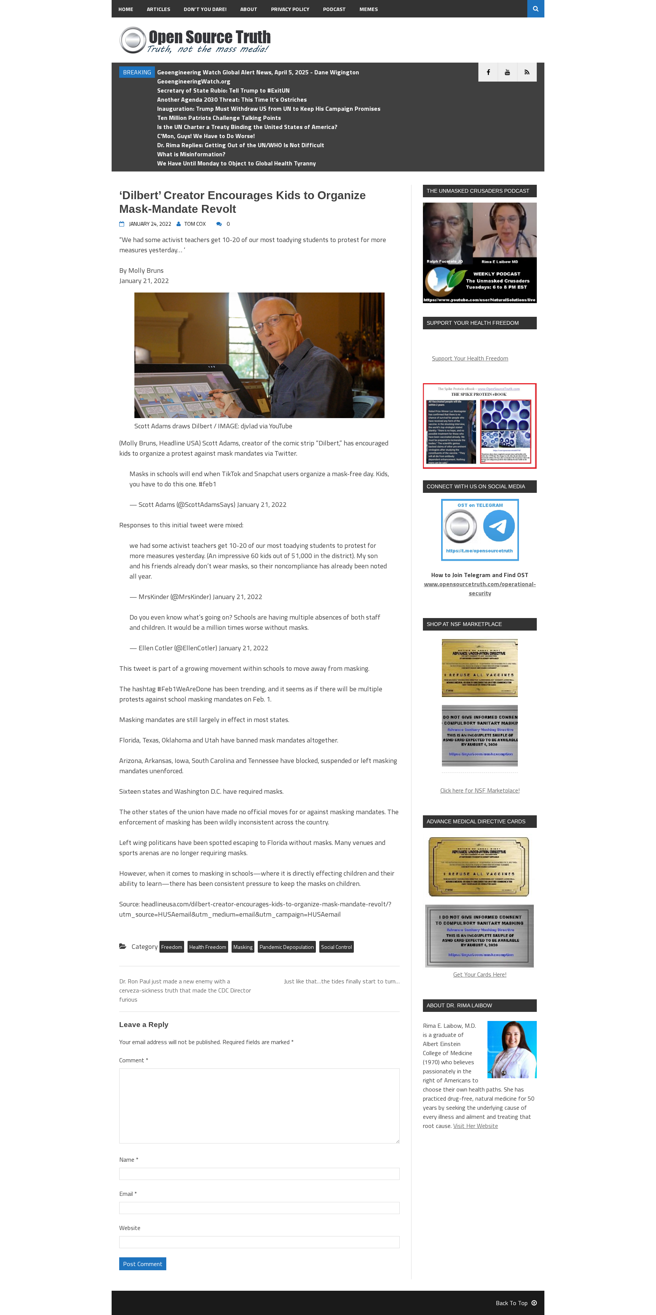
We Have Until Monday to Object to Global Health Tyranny (236, 163)
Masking (242, 947)
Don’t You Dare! (205, 9)
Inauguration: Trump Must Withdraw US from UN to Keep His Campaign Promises (268, 108)
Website (129, 1227)
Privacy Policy (290, 9)
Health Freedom (207, 947)
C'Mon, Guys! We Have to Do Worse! (206, 135)
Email (128, 1193)
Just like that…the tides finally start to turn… (342, 981)
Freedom (171, 947)
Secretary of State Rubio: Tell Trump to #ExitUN (223, 90)
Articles (158, 9)
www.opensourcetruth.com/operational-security (480, 588)
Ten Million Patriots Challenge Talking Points (219, 117)
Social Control (336, 947)
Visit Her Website (475, 1125)
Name (129, 1159)
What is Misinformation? (191, 154)
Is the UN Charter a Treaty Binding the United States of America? (247, 126)
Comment (133, 1060)
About (248, 9)
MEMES (369, 9)
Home (125, 9)
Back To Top (512, 1302)
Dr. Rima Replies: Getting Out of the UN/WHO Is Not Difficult (240, 144)
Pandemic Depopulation (287, 947)
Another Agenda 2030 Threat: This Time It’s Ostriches (232, 99)
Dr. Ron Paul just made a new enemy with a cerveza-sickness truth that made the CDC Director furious (185, 990)
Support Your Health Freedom (470, 358)
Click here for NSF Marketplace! (480, 790)
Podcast (334, 9)
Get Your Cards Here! (479, 974)
